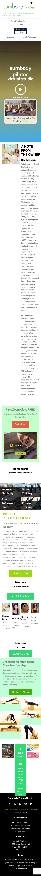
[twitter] (31, 803)
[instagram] (15, 803)
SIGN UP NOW (20, 692)
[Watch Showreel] (20, 90)
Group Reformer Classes (7, 503)
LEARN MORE (20, 573)
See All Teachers (20, 596)
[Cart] (31, 3)
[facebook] (10, 803)
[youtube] (25, 803)
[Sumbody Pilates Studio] (20, 10)
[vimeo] (20, 803)
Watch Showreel (20, 97)
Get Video (20, 424)
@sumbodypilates (20, 791)
